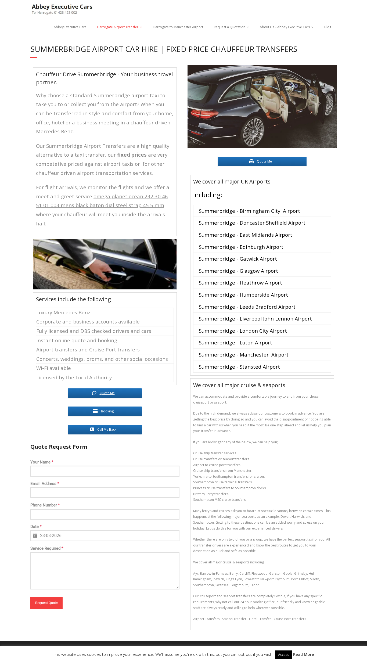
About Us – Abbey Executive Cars (285, 27)
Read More (303, 654)
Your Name (41, 462)
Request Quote (46, 603)
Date (35, 526)
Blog (327, 27)
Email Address (44, 483)
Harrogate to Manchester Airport (178, 27)
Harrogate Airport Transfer (117, 27)
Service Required (46, 548)
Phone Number (45, 505)
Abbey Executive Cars (70, 27)
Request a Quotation (229, 27)
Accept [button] (283, 654)
